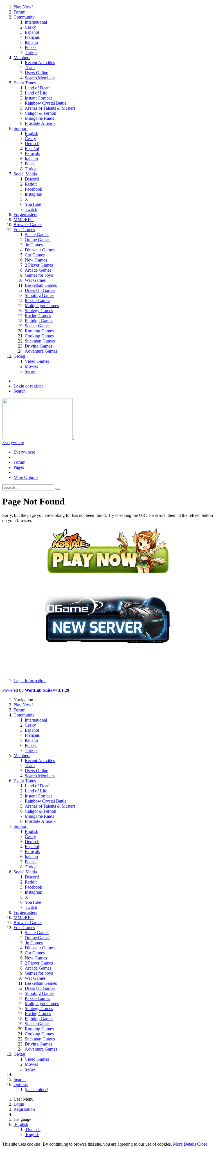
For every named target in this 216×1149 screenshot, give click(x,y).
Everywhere (13, 442)
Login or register (28, 386)
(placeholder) (36, 1089)
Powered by (35, 690)
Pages (19, 467)
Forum (19, 462)
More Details (184, 1144)
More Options (26, 477)
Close (202, 1144)
